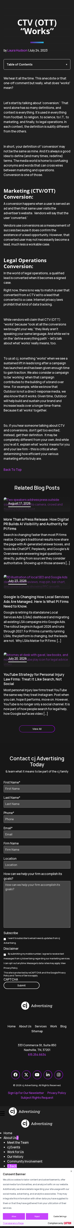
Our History (15, 1157)
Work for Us (15, 1152)
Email (8, 828)
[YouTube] (37, 1074)
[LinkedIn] (47, 1074)
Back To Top (13, 470)
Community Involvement (24, 1161)
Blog (63, 1026)
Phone (9, 813)
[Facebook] (15, 1074)
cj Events (13, 1147)
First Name (12, 782)
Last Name (12, 798)
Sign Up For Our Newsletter (26, 1093)
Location (10, 858)
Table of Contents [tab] (20, 64)
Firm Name (11, 843)
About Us (25, 1026)
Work (53, 1026)
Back (13, 1166)
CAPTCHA (11, 979)
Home (12, 1026)
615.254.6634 (37, 1055)
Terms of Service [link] (23, 975)
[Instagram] (58, 1074)
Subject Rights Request (37, 1098)
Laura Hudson (17, 50)
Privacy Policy (10, 967)
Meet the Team (18, 1142)
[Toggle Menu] (2, 1111)
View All (37, 729)
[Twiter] (26, 1074)
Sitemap (37, 1031)
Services (41, 1026)
